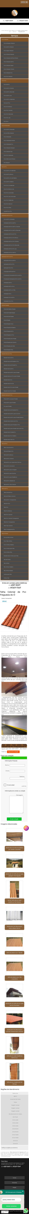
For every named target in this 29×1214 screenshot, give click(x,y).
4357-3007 (9, 21)
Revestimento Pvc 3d (9, 383)
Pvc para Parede (7, 406)
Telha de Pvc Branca (8, 454)
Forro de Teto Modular (9, 133)
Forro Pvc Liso (7, 117)
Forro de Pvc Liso (8, 95)
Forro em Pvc (7, 103)
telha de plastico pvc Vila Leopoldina (14, 978)
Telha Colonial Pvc (8, 492)
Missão (14, 1187)
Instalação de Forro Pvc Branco (11, 237)
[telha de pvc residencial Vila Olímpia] (14, 1071)
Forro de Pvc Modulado (9, 129)
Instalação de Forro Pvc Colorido (11, 241)
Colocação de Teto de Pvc (9, 271)
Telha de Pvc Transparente (10, 499)
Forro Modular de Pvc (9, 61)
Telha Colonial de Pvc (9, 447)
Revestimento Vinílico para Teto (11, 555)
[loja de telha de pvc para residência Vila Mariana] (14, 889)
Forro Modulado (7, 136)
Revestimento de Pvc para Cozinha (12, 413)
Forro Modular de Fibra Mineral (11, 58)
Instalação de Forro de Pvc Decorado (12, 230)
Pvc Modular (7, 162)
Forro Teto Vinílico (8, 541)
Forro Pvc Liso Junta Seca (10, 196)
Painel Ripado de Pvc (9, 331)
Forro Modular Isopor (8, 65)
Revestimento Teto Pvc (9, 439)
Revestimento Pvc (8, 379)
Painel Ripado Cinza (8, 323)
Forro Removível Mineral (9, 159)
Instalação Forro (7, 293)
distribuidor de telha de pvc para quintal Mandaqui (14, 1004)
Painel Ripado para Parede (10, 338)
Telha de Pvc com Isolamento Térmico (12, 462)
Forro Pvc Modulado (8, 155)
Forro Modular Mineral (9, 69)
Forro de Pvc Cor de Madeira (10, 178)
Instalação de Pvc (8, 282)
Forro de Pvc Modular (9, 47)
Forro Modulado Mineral (9, 140)
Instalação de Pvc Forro (9, 286)
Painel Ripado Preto (8, 349)
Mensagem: (19, 795)
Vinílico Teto (6, 578)
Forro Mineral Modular (9, 54)
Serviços (14, 36)
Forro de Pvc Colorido (9, 88)
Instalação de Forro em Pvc (10, 234)
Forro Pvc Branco (8, 106)
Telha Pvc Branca (8, 510)
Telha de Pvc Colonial (9, 458)
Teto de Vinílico (7, 559)
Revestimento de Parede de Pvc (11, 410)
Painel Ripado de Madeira (9, 327)
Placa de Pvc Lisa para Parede (11, 398)
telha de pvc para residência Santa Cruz (14, 1056)
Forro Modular (5, 39)
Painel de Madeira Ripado (9, 309)
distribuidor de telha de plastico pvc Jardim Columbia (14, 848)
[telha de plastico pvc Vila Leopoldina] (14, 966)
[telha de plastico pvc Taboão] (14, 941)
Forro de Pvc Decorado (9, 91)
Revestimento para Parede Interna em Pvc (14, 428)
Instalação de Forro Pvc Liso (10, 248)
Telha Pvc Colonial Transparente (11, 518)
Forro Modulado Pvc (8, 144)
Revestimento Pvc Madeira (10, 435)
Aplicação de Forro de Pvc (10, 260)
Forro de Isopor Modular (9, 43)
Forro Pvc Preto (7, 207)
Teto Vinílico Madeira (8, 567)
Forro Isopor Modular (8, 50)
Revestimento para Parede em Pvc (12, 424)
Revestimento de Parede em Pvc (11, 361)
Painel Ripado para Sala (9, 346)
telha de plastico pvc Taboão (14, 952)
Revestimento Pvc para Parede (11, 387)
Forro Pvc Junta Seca (9, 192)
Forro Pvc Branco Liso (9, 189)
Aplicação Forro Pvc (8, 267)
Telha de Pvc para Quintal (10, 473)
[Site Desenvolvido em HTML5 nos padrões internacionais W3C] (4, 1212)
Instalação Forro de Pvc (9, 297)
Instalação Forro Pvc (8, 301)
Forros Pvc (4, 166)
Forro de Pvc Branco (8, 174)
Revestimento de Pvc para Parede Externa (13, 417)
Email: (8, 771)
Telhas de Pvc (5, 488)
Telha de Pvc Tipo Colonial (10, 484)
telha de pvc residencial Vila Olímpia (14, 1083)
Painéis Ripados (5, 305)
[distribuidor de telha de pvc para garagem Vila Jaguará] (14, 862)
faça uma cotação (13, 752)
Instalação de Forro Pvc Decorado (11, 245)
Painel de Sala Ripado (9, 316)
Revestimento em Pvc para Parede (12, 376)
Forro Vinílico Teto (8, 552)
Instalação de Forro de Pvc (10, 223)
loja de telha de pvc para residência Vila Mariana (14, 901)
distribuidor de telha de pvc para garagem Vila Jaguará (14, 875)
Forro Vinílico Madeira (9, 544)
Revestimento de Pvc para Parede (11, 372)
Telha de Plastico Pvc (8, 451)
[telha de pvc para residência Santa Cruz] (14, 1044)
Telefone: (22, 776)
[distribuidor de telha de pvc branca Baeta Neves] (14, 915)
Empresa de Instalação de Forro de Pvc (13, 279)
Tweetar (4, 601)
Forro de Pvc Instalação (9, 219)
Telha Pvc (6, 507)
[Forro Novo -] (14, 12)
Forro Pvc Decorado (8, 114)
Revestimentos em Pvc (7, 395)
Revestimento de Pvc (9, 368)
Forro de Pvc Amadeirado (10, 170)
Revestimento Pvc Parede (10, 391)
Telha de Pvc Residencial (9, 480)
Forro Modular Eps (8, 151)
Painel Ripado (7, 320)
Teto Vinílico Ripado (8, 570)
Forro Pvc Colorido (8, 110)
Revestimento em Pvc (7, 353)
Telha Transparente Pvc (9, 529)
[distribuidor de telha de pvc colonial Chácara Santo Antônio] (14, 1018)
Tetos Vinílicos (5, 533)
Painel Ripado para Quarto (10, 342)
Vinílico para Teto (8, 574)
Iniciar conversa (11, 1206)
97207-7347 (23, 21)
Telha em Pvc (7, 503)
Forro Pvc (4, 80)
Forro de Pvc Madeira (9, 181)
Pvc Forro (6, 121)
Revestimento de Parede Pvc (10, 365)
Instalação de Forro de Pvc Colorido (12, 226)
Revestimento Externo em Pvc (11, 421)
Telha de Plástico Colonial (9, 496)
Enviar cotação (14, 819)
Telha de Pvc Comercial (9, 466)
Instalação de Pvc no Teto (9, 290)
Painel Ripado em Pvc (9, 335)
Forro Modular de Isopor (9, 147)
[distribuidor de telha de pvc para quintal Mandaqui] (14, 992)
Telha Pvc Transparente (9, 522)
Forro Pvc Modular (8, 76)
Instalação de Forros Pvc (7, 256)
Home (14, 1177)
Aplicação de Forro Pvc (9, 264)
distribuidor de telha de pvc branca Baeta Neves (14, 927)
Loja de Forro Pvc (8, 211)
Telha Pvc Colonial (8, 514)
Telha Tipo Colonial (8, 525)
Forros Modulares (6, 125)
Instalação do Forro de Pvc (10, 252)
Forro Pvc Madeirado (8, 200)
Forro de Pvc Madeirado (9, 99)
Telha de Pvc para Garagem (10, 469)
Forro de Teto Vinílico (8, 537)
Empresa (14, 1182)
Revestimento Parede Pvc (10, 432)
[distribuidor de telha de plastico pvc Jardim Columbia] (14, 836)
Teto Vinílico (6, 563)
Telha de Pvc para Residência (10, 477)
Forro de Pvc (7, 84)
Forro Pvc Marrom (8, 203)
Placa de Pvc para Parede (10, 402)
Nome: (7, 765)
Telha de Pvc (4, 443)
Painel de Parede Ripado (9, 312)
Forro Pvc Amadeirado (9, 185)
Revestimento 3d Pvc (9, 357)
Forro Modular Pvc (8, 72)
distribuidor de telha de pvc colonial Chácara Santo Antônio (14, 1030)
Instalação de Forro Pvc (7, 215)
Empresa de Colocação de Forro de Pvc (13, 275)
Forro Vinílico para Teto (9, 548)
